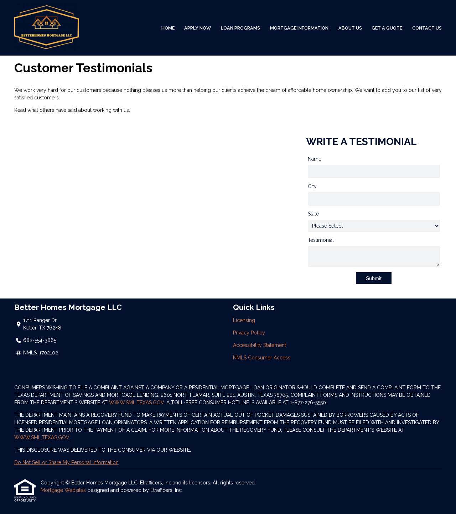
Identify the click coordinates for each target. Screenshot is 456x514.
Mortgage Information (299, 28)
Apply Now (197, 28)
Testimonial (321, 240)
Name (314, 159)
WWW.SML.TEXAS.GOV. (42, 437)
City (312, 186)
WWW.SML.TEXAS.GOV (136, 402)
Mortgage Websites (64, 490)
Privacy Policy (249, 333)
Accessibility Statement (259, 345)
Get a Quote (387, 28)
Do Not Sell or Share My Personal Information (66, 462)
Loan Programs (240, 28)
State (313, 214)
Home (168, 28)
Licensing (244, 320)
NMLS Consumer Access (261, 357)
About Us (350, 28)
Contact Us (427, 28)
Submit (374, 278)
